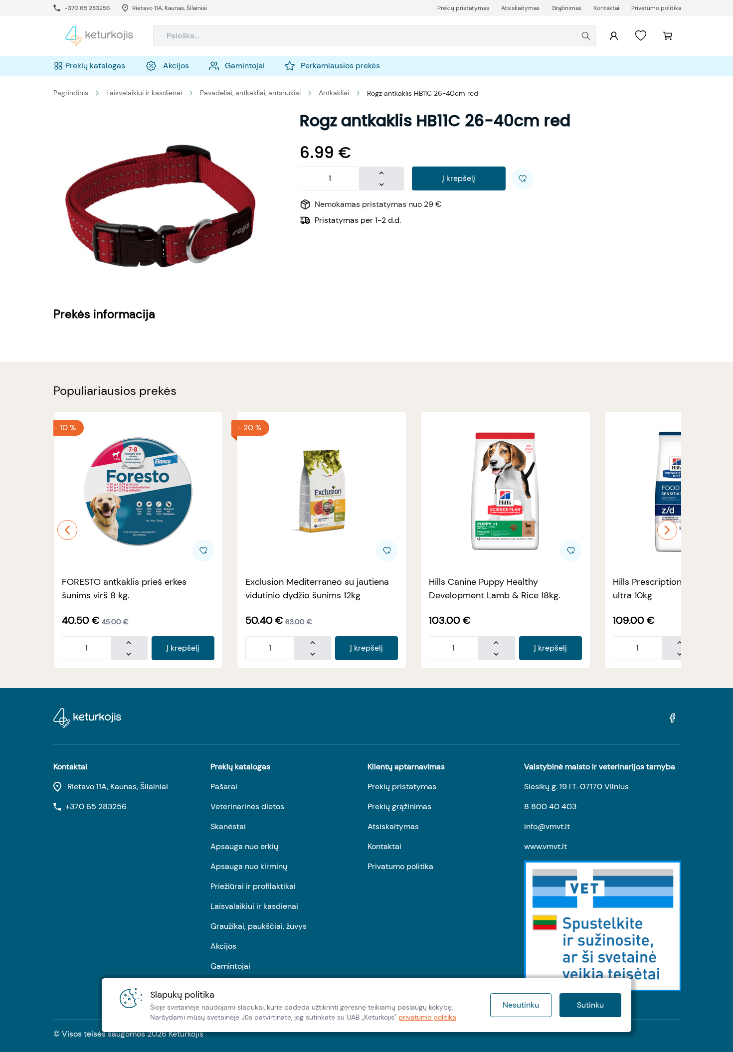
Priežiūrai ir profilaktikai (253, 886)
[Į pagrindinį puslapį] (99, 36)
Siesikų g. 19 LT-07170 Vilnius (576, 786)
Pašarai (223, 786)
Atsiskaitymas (393, 826)
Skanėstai (228, 826)
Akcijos (223, 946)
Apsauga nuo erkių (244, 846)
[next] (667, 530)
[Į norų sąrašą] (640, 35)
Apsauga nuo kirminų (248, 866)
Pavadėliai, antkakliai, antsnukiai (250, 92)
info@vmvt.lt (547, 826)
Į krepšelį (458, 178)
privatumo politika (427, 1017)
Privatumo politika (400, 866)
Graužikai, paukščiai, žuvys (258, 926)
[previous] (67, 530)
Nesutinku (521, 1005)
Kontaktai (384, 846)
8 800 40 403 (550, 806)
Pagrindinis (70, 92)
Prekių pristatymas (401, 786)
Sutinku (590, 1005)
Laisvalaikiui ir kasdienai (144, 92)
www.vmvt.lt (545, 846)
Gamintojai (230, 966)
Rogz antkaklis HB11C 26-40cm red (422, 93)
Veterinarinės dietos (247, 806)
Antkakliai (334, 92)
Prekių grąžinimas (399, 806)
